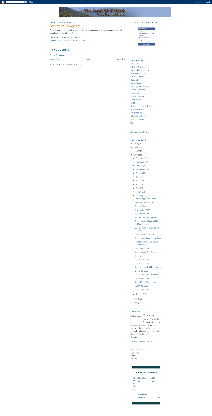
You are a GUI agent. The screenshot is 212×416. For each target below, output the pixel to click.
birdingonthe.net (137, 119)
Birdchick (134, 80)
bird (139, 37)
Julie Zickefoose (137, 96)
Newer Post (54, 59)
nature (149, 37)
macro (69, 40)
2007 (136, 155)
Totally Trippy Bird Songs (145, 199)
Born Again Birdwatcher (140, 87)
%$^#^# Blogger (142, 286)
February (140, 196)
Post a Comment (57, 55)
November (140, 162)
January (139, 294)
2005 (136, 303)
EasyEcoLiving (137, 93)
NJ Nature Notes (137, 113)
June (138, 181)
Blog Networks (146, 44)
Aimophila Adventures (140, 70)
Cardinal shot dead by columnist (148, 267)
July (138, 177)
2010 (136, 144)
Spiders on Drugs (142, 263)
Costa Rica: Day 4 (142, 260)
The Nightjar (136, 100)
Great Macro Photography (65, 26)
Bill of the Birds (137, 77)
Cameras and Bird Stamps (146, 252)
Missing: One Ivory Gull (145, 202)
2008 (136, 151)
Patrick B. (150, 315)
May (138, 184)
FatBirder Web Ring (146, 372)
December (140, 158)
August (139, 173)
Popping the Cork (142, 214)
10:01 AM (76, 37)
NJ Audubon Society (139, 116)
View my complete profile (143, 341)
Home (88, 59)
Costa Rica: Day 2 (142, 290)
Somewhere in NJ (138, 109)
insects (61, 40)
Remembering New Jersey (141, 106)
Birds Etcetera (136, 83)
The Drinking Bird (138, 90)
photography (79, 40)
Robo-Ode (139, 256)
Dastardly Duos (141, 271)
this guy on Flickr (78, 30)
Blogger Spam (141, 206)
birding (144, 37)
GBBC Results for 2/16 (144, 234)
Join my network (146, 41)
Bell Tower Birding (138, 73)
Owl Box (134, 103)
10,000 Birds (136, 63)
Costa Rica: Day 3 (142, 278)
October (139, 166)
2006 (136, 299)
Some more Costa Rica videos (148, 238)
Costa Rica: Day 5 (142, 248)
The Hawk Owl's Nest (146, 33)
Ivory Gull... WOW (142, 210)
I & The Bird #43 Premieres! (146, 217)
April (138, 188)
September (141, 169)
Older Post (121, 59)
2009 (136, 147)
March (139, 192)
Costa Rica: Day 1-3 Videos (146, 275)
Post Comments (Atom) (71, 64)
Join (158, 397)
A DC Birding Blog (138, 67)
